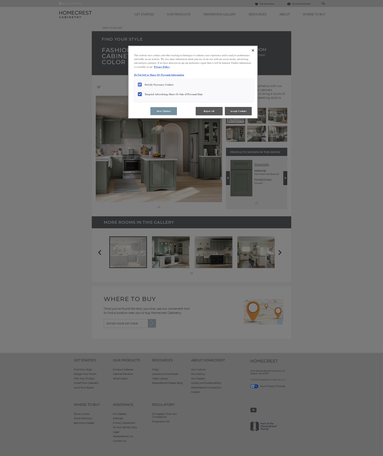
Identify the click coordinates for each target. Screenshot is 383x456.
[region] (193, 82)
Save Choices (164, 111)
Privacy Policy (162, 67)
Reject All (209, 111)
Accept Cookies (238, 111)
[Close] (253, 50)
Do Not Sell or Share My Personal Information (159, 75)
